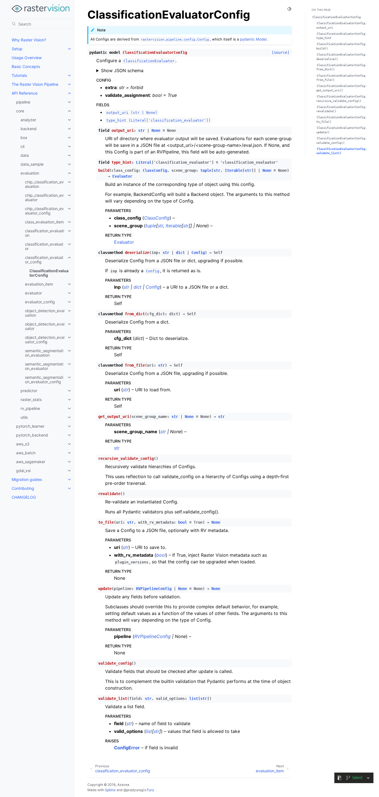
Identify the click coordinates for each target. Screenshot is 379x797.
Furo (150, 790)
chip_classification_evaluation (44, 184)
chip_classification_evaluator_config (44, 210)
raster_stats (31, 399)
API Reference (24, 93)
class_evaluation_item (44, 222)
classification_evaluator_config (44, 259)
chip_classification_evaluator (44, 197)
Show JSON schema (122, 70)
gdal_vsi (23, 470)
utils (24, 417)
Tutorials (19, 75)
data (25, 155)
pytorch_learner (30, 426)
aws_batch (26, 452)
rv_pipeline (30, 408)
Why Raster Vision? (29, 39)
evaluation (30, 173)
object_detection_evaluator (44, 326)
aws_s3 (22, 444)
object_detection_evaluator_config (44, 339)
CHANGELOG (24, 497)
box (24, 137)
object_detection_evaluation (44, 312)
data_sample (32, 164)
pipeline (23, 102)
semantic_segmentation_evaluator (44, 366)
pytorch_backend (32, 435)
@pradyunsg (133, 790)
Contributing (23, 488)
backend (29, 128)
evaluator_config (40, 301)
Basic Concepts (26, 66)
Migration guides (27, 479)
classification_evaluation (44, 233)
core (20, 111)
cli (22, 146)
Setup (17, 48)
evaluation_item (39, 284)
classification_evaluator (44, 246)
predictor (29, 390)
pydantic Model (253, 39)
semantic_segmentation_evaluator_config (44, 379)
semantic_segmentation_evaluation (44, 352)
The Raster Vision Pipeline (35, 84)
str (117, 448)
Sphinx (110, 790)
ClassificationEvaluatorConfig (49, 273)
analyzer (28, 119)
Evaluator (124, 242)
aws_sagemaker (30, 461)
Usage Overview (27, 57)
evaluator (33, 293)
